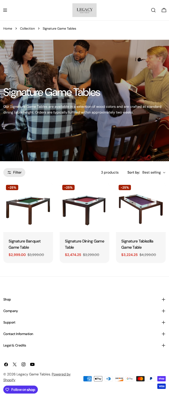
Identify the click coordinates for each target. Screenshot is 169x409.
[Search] (153, 10)
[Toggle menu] (5, 10)
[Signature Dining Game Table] (84, 207)
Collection (27, 28)
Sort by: (133, 172)
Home (7, 28)
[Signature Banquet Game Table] (28, 207)
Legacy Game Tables (33, 374)
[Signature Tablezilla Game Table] (141, 207)
